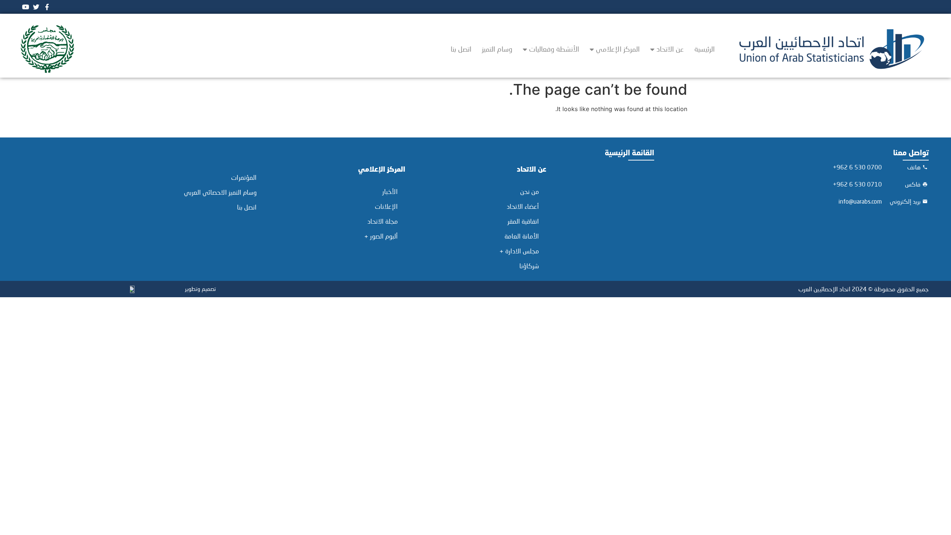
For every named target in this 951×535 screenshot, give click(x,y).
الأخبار (390, 191)
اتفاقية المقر (523, 221)
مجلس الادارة (522, 251)
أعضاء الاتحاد (523, 206)
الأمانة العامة (521, 236)
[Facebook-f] (47, 7)
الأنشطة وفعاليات (554, 49)
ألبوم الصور (384, 236)
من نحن (529, 191)
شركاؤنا (529, 266)
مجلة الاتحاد (382, 221)
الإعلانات (386, 206)
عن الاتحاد (670, 49)
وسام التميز (497, 49)
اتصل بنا (461, 49)
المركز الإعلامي (618, 49)
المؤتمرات (244, 177)
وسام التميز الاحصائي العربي (220, 192)
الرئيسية (704, 49)
